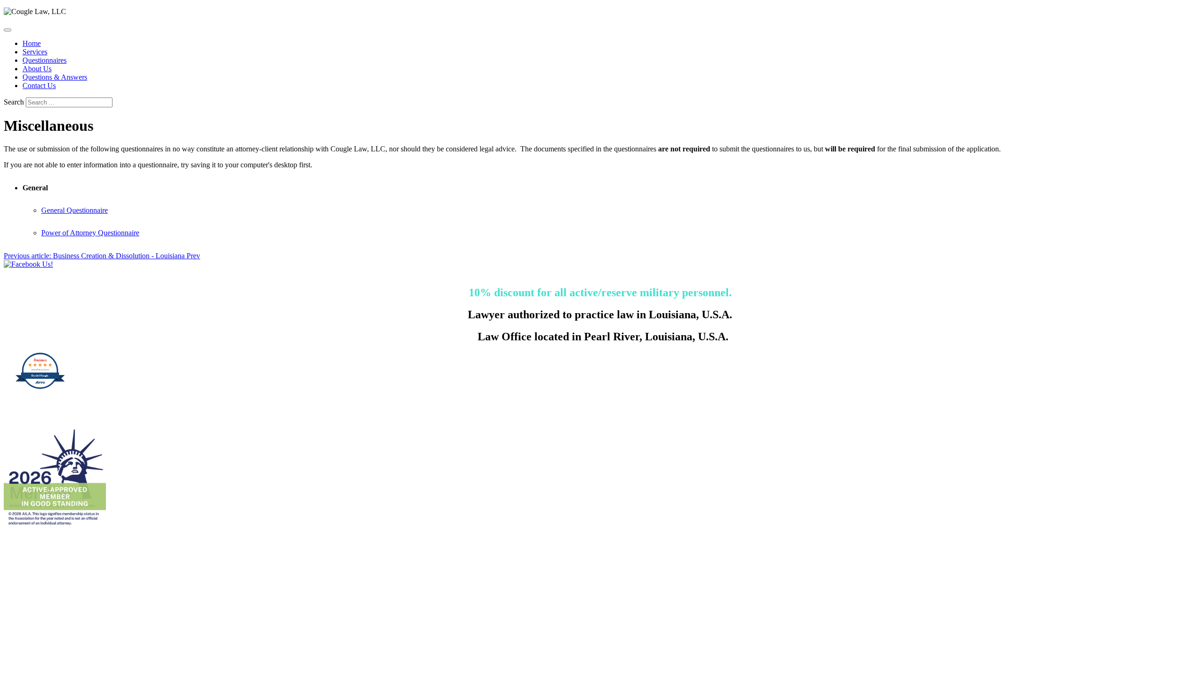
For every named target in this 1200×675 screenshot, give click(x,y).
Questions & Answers (54, 77)
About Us (37, 69)
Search (14, 102)
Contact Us (39, 86)
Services (34, 52)
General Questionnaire (74, 210)
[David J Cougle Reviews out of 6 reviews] (40, 386)
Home (31, 43)
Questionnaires (44, 60)
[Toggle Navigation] (7, 30)
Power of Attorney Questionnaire (90, 233)
